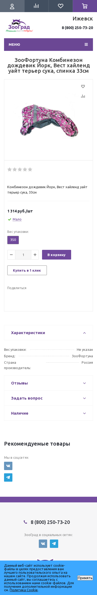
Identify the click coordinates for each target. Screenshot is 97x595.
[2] (15, 169)
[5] (30, 169)
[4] (25, 169)
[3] (20, 169)
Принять (85, 578)
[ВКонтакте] (8, 466)
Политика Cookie (24, 590)
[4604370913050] (48, 121)
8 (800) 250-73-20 (77, 28)
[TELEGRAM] (8, 477)
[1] (9, 169)
